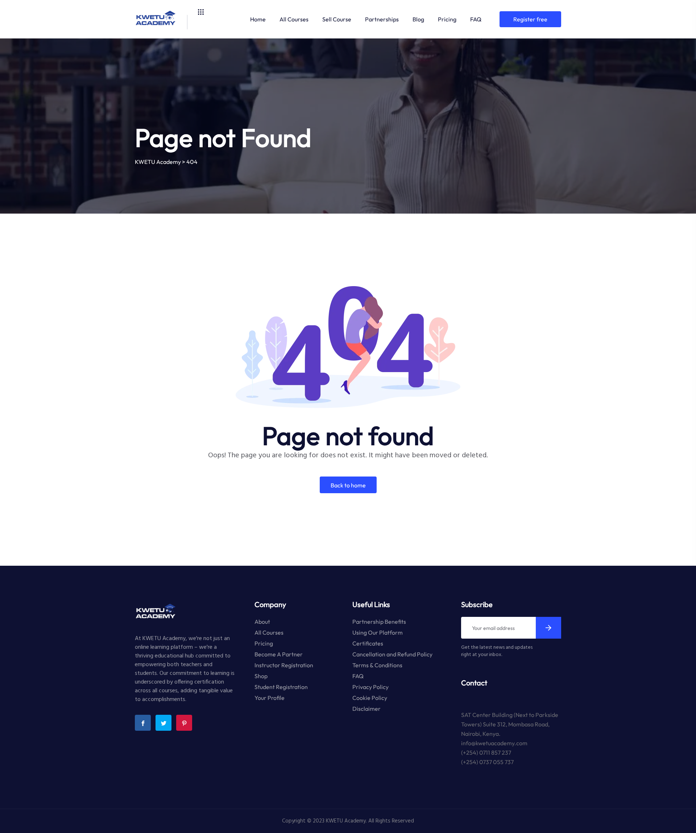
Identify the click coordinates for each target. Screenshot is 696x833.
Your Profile (269, 697)
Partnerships (382, 19)
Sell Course (336, 19)
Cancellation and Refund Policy (392, 654)
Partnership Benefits (379, 621)
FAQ (475, 19)
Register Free (530, 19)
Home (258, 19)
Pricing (447, 19)
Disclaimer (366, 708)
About (262, 621)
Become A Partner (278, 654)
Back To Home (348, 485)
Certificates (367, 643)
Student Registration (281, 686)
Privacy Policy (370, 686)
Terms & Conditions (377, 665)
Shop (261, 676)
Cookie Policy (369, 697)
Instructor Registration (283, 665)
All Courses (293, 19)
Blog (418, 19)
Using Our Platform (377, 632)
